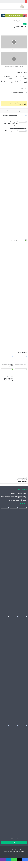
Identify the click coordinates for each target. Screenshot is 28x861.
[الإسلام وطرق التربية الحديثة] (21, 359)
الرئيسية (24, 20)
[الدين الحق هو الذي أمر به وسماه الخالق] (23, 561)
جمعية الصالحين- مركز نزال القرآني (21, 77)
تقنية (11, 851)
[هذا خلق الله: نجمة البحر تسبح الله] (22, 117)
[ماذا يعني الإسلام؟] (14, 727)
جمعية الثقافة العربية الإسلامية (8, 77)
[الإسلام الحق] (21, 6)
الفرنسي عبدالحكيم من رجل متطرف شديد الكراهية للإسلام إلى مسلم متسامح (10, 123)
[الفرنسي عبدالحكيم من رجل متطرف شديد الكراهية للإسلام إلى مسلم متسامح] (22, 123)
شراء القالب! (6, 851)
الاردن (13, 20)
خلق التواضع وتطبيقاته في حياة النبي (7, 365)
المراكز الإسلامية (18, 20)
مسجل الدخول (18, 92)
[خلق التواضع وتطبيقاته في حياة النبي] (7, 359)
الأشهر (21, 111)
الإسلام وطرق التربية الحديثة (21, 364)
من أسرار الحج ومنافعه (13, 240)
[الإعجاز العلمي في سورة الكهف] (22, 184)
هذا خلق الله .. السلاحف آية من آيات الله (18, 128)
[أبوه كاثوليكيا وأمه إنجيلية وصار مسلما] (5, 618)
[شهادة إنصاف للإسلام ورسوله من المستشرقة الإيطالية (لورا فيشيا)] (21, 422)
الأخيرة (6, 111)
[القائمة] (2, 6)
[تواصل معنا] (14, 14)
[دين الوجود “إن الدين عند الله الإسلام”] (23, 779)
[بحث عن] (26, 6)
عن (19, 851)
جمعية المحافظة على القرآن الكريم (21, 81)
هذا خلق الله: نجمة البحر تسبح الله (10, 116)
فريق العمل (15, 851)
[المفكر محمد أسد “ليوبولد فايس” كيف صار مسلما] (5, 727)
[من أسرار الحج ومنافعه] (22, 293)
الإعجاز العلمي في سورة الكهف (11, 131)
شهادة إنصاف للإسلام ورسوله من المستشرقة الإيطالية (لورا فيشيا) (22, 479)
